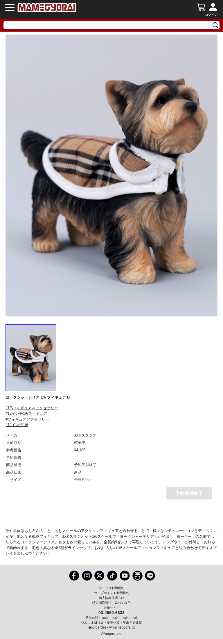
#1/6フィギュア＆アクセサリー (32, 408)
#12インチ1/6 (17, 425)
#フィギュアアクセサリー (27, 419)
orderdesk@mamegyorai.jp (113, 627)
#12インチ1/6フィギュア (26, 413)
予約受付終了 (189, 493)
